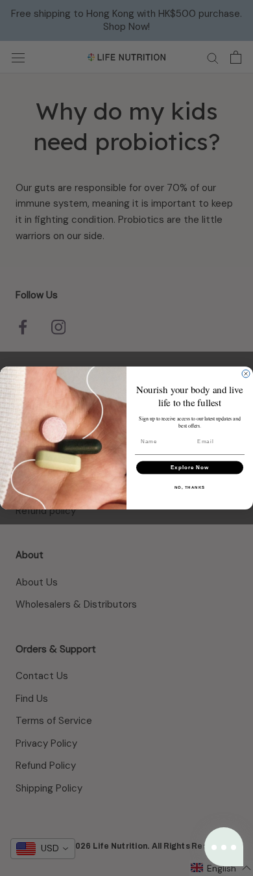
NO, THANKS (190, 487)
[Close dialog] (246, 374)
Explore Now (190, 467)
